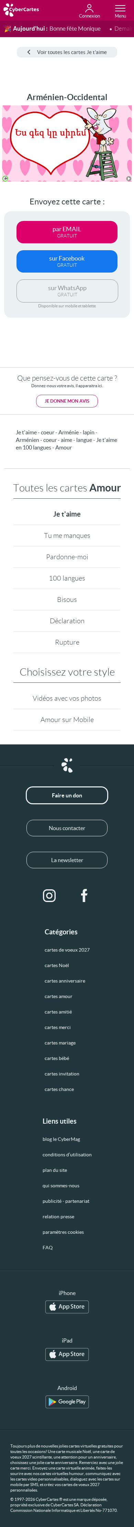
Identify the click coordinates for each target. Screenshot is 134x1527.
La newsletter (67, 860)
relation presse (58, 1216)
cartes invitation (62, 1074)
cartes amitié (58, 1012)
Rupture (67, 642)
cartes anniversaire (65, 981)
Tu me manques (67, 535)
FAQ (48, 1247)
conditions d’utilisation (67, 1154)
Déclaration (67, 621)
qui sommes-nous (61, 1185)
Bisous (67, 599)
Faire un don (67, 795)
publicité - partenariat (66, 1201)
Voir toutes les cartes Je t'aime (72, 52)
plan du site (55, 1170)
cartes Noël (57, 965)
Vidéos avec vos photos (67, 698)
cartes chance (59, 1089)
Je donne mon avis (67, 401)
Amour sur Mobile (67, 719)
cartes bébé (57, 1058)
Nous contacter (67, 828)
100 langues (67, 578)
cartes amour (58, 996)
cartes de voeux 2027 (67, 950)
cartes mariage (60, 1043)
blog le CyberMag (61, 1139)
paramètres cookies (63, 1232)
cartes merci (58, 1027)
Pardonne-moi (67, 557)
